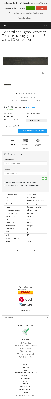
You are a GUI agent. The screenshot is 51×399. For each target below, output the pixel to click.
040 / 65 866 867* (25, 225)
